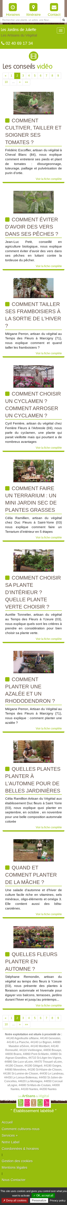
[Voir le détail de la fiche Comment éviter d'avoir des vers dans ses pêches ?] (33, 201)
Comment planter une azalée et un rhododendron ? (30, 690)
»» (26, 82)
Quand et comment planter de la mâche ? (31, 875)
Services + (10, 1135)
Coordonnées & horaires (20, 1149)
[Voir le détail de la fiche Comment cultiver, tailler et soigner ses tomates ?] (33, 102)
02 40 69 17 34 (18, 43)
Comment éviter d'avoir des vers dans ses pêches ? (31, 227)
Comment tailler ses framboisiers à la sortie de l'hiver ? (33, 315)
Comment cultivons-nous (21, 1129)
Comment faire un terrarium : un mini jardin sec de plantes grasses (31, 499)
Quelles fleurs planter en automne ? (31, 961)
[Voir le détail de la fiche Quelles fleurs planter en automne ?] (33, 937)
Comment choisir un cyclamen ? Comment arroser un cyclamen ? (33, 404)
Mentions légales (14, 1167)
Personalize (39, 1200)
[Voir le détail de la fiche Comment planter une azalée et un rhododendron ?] (33, 661)
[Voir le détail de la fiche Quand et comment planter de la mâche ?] (33, 850)
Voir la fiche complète (49, 178)
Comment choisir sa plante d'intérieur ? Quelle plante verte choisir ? (33, 592)
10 (6, 82)
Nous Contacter (14, 1180)
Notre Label (10, 1142)
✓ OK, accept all (43, 1195)
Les (19, 32)
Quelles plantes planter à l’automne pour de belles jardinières (32, 780)
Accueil (7, 1122)
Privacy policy (58, 1200)
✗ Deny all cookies (14, 1200)
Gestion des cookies (17, 1161)
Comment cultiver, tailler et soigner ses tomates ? (33, 131)
